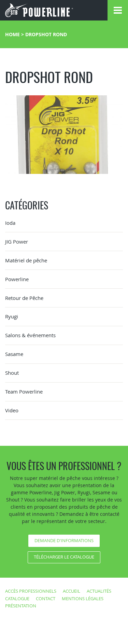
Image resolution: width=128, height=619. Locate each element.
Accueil (71, 591)
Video (11, 410)
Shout (12, 372)
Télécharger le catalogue (64, 557)
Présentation (20, 606)
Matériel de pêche (26, 260)
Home (12, 34)
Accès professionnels (30, 591)
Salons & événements (30, 335)
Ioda (10, 222)
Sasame (14, 353)
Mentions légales (82, 598)
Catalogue (17, 598)
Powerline (17, 279)
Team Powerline (24, 391)
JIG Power (16, 241)
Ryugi (11, 316)
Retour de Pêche (24, 297)
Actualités (99, 591)
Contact (45, 598)
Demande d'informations (64, 540)
